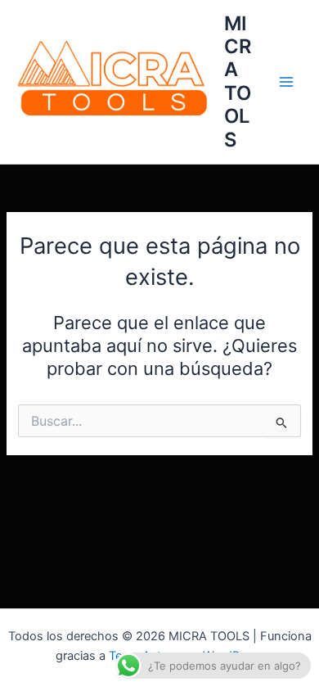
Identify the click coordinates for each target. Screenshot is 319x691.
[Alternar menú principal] (286, 81)
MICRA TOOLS (237, 81)
